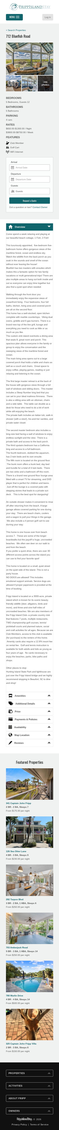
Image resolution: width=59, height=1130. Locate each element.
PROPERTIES (16, 1073)
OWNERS (14, 1111)
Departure (16, 174)
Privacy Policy (19, 1124)
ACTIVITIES (15, 1085)
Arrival (14, 162)
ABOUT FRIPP (17, 1098)
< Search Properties (16, 30)
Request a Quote (29, 200)
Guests (14, 185)
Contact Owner (40, 207)
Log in (48, 17)
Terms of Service (39, 1124)
